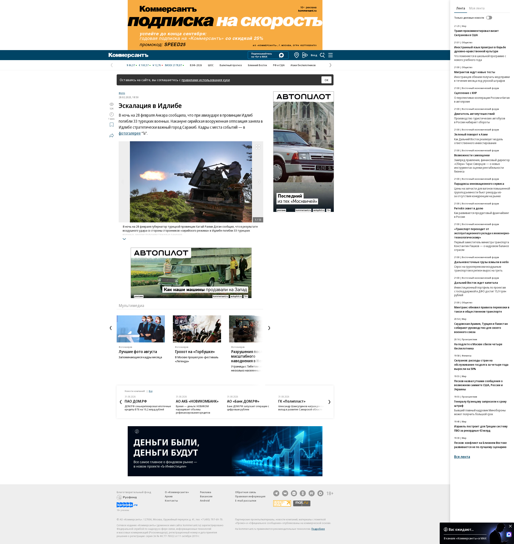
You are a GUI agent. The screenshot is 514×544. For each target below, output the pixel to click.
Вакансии (206, 496)
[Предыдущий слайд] (111, 328)
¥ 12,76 (157, 65)
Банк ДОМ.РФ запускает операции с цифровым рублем (248, 407)
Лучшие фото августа (138, 351)
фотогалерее (130, 133)
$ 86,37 (131, 65)
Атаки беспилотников (303, 65)
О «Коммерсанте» (177, 492)
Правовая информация (250, 496)
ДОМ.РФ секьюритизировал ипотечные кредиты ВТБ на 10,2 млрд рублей (148, 407)
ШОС (211, 65)
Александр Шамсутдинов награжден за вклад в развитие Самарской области (301, 407)
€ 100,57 (144, 65)
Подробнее (318, 529)
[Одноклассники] (303, 493)
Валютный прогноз (231, 65)
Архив (168, 496)
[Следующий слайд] (269, 328)
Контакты (171, 500)
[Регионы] (297, 55)
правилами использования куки (206, 80)
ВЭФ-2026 (196, 65)
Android (205, 500)
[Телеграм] (276, 493)
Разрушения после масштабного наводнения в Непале (250, 356)
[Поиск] (322, 55)
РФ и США (279, 65)
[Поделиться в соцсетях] (111, 135)
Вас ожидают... (461, 529)
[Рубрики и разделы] (330, 55)
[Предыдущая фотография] (123, 182)
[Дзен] (294, 493)
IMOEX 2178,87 (173, 65)
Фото (122, 93)
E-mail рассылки (245, 500)
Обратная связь (245, 492)
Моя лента (476, 8)
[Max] (320, 493)
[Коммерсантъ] (128, 55)
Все (150, 391)
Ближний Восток (257, 65)
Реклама (205, 492)
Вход (314, 55)
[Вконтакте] (285, 493)
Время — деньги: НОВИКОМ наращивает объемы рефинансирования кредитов (193, 409)
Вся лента (462, 456)
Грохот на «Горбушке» (195, 351)
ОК (326, 80)
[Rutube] (312, 493)
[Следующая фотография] (259, 182)
